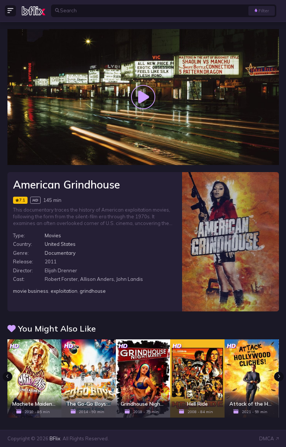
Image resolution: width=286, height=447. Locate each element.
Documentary (60, 253)
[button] (279, 376)
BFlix (55, 438)
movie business (30, 291)
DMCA (266, 438)
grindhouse (93, 291)
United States (60, 244)
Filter (263, 10)
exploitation (64, 291)
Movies (53, 235)
